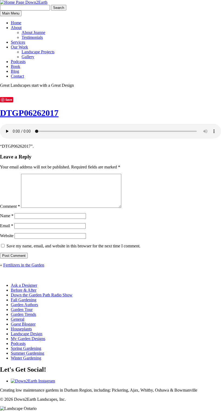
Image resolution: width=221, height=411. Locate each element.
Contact (17, 76)
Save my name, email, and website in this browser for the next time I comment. (73, 246)
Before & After (23, 290)
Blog (15, 71)
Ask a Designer (24, 285)
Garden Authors (24, 304)
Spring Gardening (26, 348)
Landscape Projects (38, 52)
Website (6, 235)
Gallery (28, 56)
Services (18, 42)
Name (6, 215)
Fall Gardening (23, 300)
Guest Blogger (23, 324)
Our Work (19, 47)
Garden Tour (22, 309)
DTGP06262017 (29, 113)
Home (16, 22)
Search (58, 8)
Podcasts (18, 61)
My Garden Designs (28, 338)
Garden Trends (23, 314)
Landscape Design (26, 333)
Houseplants (21, 329)
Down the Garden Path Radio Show (41, 295)
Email (6, 225)
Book (15, 66)
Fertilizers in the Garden (23, 265)
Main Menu (10, 13)
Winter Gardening (26, 358)
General (17, 319)
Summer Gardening (27, 353)
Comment (10, 206)
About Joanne (33, 32)
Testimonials (32, 37)
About (16, 27)
